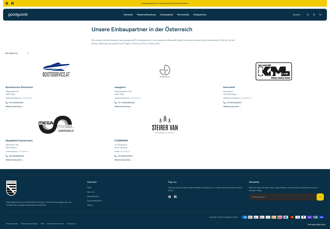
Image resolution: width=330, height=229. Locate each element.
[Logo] (18, 15)
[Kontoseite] (314, 14)
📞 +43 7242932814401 (124, 102)
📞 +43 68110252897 (232, 102)
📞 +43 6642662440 (15, 156)
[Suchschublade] (308, 14)
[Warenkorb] (320, 14)
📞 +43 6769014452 (14, 102)
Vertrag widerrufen (316, 224)
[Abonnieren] (320, 197)
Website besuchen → (15, 106)
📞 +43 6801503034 (123, 156)
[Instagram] (7, 3)
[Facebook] (12, 3)
